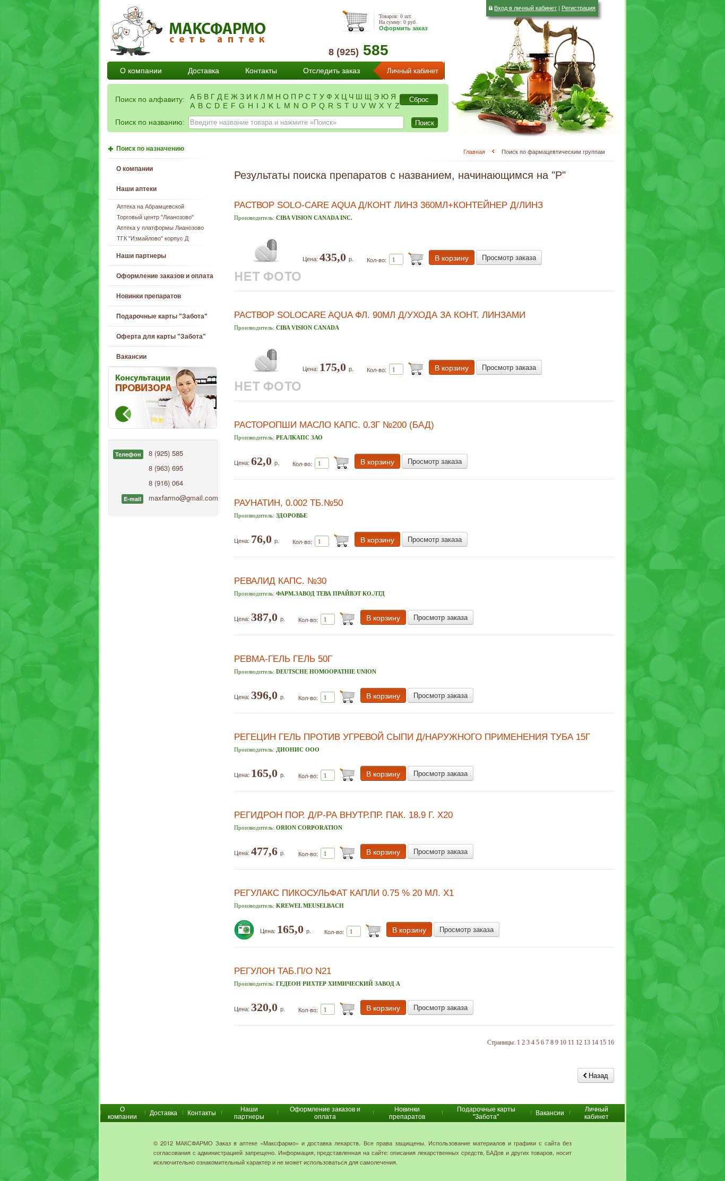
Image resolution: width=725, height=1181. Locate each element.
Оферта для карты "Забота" (161, 336)
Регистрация (578, 7)
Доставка (203, 70)
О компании (141, 70)
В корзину (452, 257)
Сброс (419, 100)
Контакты (261, 70)
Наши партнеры (141, 256)
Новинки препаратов (407, 1113)
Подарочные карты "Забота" (162, 316)
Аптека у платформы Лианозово (160, 228)
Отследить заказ (331, 70)
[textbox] (296, 122)
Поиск (424, 122)
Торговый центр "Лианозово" (155, 217)
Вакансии (131, 356)
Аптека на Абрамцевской (150, 206)
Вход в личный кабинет (525, 7)
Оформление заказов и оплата (164, 276)
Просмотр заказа (509, 257)
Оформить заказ (403, 28)
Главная (474, 151)
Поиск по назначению (150, 148)
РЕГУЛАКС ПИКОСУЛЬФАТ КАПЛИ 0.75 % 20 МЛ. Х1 (344, 893)
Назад (597, 1075)
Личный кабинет (412, 71)
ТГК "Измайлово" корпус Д (152, 238)
